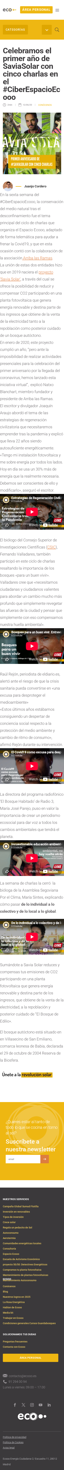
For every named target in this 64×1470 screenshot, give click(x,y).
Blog (5, 1291)
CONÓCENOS (45, 105)
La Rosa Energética (14, 1302)
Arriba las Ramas (37, 258)
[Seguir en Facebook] (14, 1404)
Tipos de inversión (13, 1217)
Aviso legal (9, 1447)
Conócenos (9, 1286)
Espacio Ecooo (11, 1254)
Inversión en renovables (16, 1211)
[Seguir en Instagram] (32, 1404)
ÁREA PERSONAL (36, 10)
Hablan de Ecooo (12, 1307)
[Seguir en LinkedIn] (49, 1404)
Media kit (8, 1312)
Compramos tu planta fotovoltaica (22, 1270)
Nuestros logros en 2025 (16, 1297)
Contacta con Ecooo (14, 1347)
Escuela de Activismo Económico (21, 1259)
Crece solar (9, 1222)
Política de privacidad (14, 1437)
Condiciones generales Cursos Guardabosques (29, 1323)
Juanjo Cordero (35, 186)
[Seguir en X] (23, 1404)
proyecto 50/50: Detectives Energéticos (25, 1264)
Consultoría (9, 1248)
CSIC (51, 547)
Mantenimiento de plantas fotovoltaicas (25, 1275)
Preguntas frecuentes (15, 1341)
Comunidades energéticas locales (22, 1243)
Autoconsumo (10, 1233)
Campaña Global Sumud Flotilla (21, 1206)
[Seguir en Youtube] (40, 1404)
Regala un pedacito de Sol (17, 1227)
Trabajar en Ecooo (13, 1318)
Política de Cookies (13, 1442)
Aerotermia (9, 1238)
